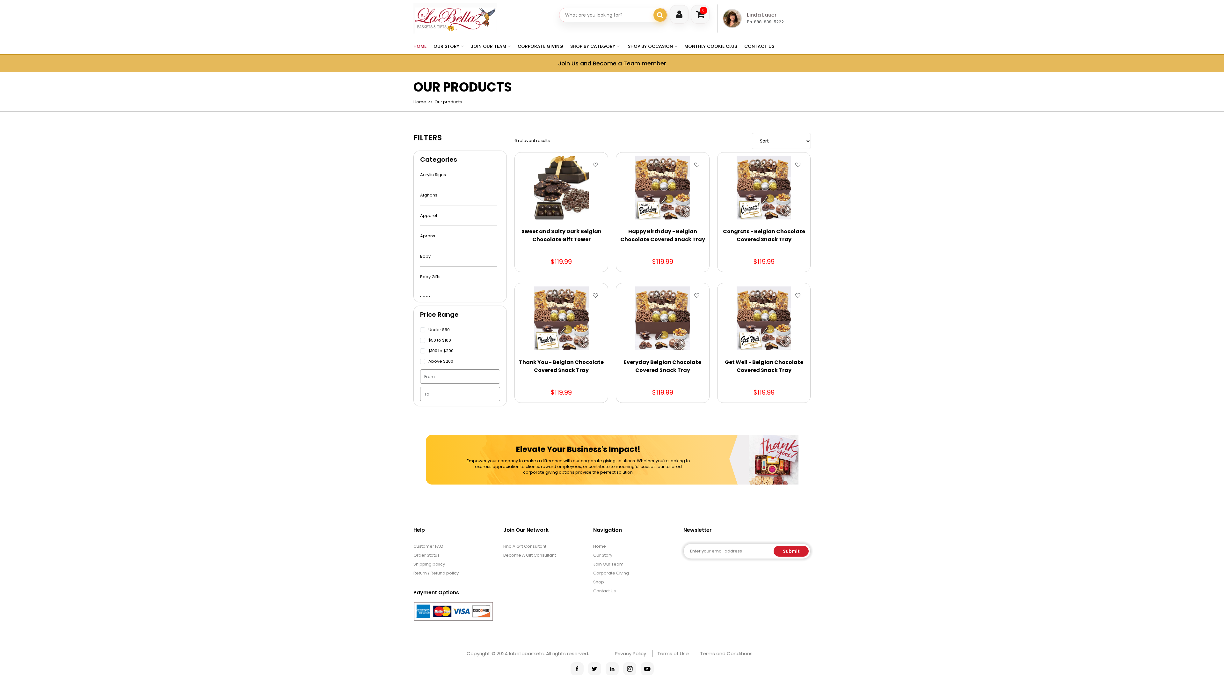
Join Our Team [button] (488, 46)
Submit (791, 551)
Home (419, 46)
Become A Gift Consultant (529, 555)
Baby (425, 256)
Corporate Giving (540, 46)
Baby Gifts (430, 277)
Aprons (427, 236)
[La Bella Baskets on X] (594, 668)
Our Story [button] (446, 46)
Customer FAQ (428, 546)
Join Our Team (608, 564)
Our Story (602, 555)
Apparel (428, 215)
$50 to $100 (439, 340)
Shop (598, 582)
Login (679, 14)
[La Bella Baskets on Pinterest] (612, 668)
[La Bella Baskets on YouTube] (647, 668)
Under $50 (439, 330)
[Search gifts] (660, 15)
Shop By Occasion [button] (650, 46)
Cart (703, 10)
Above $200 (440, 361)
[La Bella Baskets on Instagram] (629, 668)
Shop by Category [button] (592, 46)
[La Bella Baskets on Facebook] (577, 668)
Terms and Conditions (726, 653)
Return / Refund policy (436, 573)
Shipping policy (429, 564)
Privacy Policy (630, 653)
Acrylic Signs (433, 175)
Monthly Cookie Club (710, 46)
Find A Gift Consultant (524, 546)
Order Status (426, 555)
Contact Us (759, 46)
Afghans (428, 195)
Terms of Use (673, 653)
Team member (644, 63)
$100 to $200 (441, 351)
